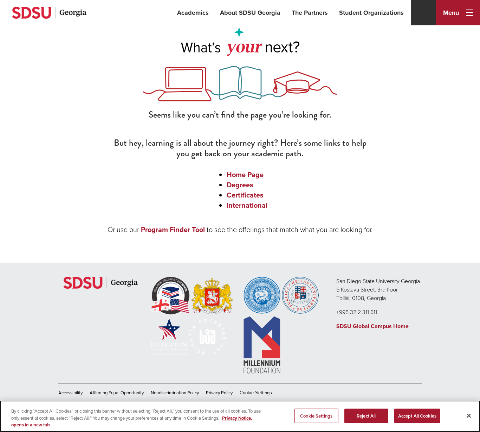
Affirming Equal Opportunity (117, 392)
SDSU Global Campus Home (372, 326)
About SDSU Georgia (250, 13)
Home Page (245, 174)
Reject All (366, 415)
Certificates (245, 195)
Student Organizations (371, 13)
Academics (193, 13)
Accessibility (70, 392)
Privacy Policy (219, 392)
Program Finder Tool (173, 229)
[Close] (468, 415)
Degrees (240, 185)
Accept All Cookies (417, 415)
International (247, 205)
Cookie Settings (256, 392)
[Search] (423, 12)
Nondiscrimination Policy (175, 392)
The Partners (310, 13)
